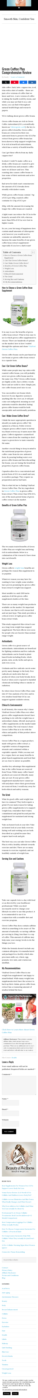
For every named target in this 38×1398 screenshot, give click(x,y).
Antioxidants (9, 271)
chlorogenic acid (18, 127)
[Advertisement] (19, 44)
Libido (4, 1339)
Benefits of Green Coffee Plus (16, 266)
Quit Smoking (7, 1348)
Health (14, 1058)
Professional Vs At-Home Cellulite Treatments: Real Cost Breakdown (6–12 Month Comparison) (17, 1215)
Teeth (4, 1360)
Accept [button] (15, 1393)
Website (5, 1120)
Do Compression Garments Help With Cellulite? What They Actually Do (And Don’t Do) (18, 1238)
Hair (3, 1331)
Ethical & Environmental (13, 274)
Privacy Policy (7, 1270)
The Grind (8, 277)
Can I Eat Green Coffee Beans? (16, 260)
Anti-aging (6, 1293)
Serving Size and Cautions (14, 279)
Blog (3, 1278)
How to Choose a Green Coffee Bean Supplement (18, 256)
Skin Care (5, 1352)
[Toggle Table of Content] (32, 252)
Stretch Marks (7, 1356)
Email (5, 1109)
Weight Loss (9, 268)
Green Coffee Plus (11, 491)
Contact (5, 1268)
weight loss (19, 568)
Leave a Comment (18, 77)
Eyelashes (5, 1326)
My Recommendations (13, 282)
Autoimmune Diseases (10, 1297)
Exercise (5, 1322)
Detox (4, 1318)
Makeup (5, 1343)
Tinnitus (5, 1365)
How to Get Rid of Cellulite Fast (19, 3)
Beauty (4, 1301)
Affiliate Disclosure (9, 1273)
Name (5, 1099)
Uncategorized (7, 1369)
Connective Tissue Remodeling (13, 1252)
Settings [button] (6, 1393)
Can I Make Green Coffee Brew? (17, 263)
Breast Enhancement (10, 1310)
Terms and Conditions (10, 1275)
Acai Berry (6, 1288)
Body (4, 1305)
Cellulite (5, 1314)
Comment (6, 1074)
